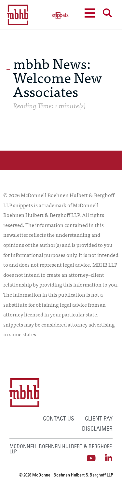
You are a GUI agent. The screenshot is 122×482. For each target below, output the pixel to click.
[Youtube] (91, 458)
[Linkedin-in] (108, 458)
